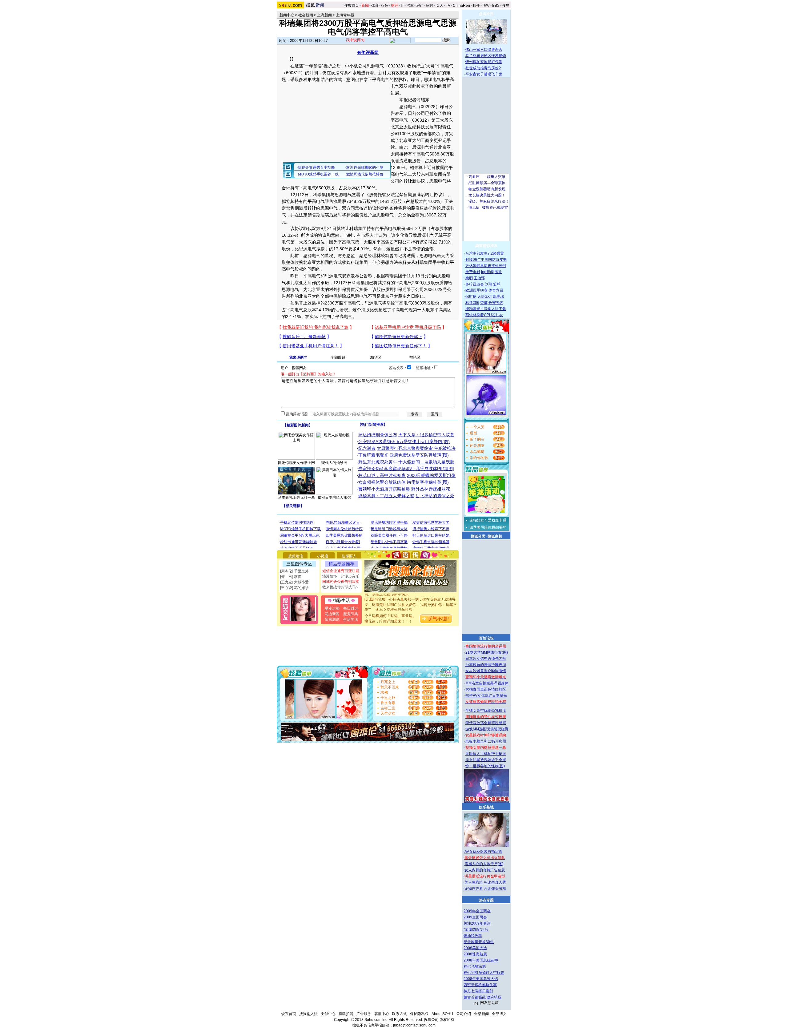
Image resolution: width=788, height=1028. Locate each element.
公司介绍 (463, 1014)
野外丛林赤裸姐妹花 (430, 488)
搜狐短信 (295, 556)
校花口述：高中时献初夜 (382, 475)
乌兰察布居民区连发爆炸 (485, 56)
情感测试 (332, 619)
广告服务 (363, 1014)
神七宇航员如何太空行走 (484, 972)
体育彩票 (495, 290)
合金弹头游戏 (495, 888)
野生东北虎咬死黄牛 (377, 461)
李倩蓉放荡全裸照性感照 (485, 723)
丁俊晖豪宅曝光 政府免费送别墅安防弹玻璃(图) (403, 455)
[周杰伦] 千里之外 (294, 571)
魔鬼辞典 (350, 614)
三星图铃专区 (299, 563)
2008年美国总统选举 (481, 960)
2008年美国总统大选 (481, 979)
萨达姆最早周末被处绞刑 (485, 266)
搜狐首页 (351, 5)
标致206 (472, 302)
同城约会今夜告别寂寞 (340, 581)
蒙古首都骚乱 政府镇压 (482, 997)
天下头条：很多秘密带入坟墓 (426, 434)
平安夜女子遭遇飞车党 (483, 74)
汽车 (410, 5)
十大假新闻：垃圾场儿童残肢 (426, 461)
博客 (486, 5)
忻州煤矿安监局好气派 (483, 62)
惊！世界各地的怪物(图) (485, 766)
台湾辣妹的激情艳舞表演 (485, 665)
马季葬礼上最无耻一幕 (296, 497)
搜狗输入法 (308, 1014)
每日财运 (350, 608)
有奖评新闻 (368, 52)
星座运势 (332, 608)
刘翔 (488, 284)
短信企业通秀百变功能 (340, 571)
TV (448, 5)
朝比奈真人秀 (495, 882)
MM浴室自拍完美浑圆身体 (487, 683)
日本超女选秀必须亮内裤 (485, 658)
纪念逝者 (367, 448)
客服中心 (381, 1014)
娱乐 (384, 5)
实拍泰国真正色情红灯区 (485, 689)
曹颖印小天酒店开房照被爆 (384, 488)
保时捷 (470, 296)
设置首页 (288, 1014)
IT (402, 5)
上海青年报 (345, 15)
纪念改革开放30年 (479, 942)
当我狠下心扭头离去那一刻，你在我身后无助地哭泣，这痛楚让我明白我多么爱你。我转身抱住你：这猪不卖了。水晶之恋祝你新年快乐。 (410, 597)
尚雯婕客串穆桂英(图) (428, 482)
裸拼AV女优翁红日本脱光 (486, 695)
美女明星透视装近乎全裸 (485, 760)
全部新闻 (481, 1014)
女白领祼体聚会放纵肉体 (382, 482)
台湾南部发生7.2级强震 (484, 253)
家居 (429, 5)
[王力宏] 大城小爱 (294, 582)
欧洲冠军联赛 (476, 290)
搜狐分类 (478, 536)
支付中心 (328, 1014)
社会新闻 (305, 15)
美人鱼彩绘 (473, 882)
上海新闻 (324, 15)
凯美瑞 (498, 296)
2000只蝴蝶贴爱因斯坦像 (431, 475)
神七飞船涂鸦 (475, 966)
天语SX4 (484, 296)
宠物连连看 (473, 888)
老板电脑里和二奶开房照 (485, 741)
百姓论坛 (486, 638)
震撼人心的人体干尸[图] (483, 864)
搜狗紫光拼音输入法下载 (485, 309)
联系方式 (399, 1014)
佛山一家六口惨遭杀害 (483, 49)
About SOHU (442, 1014)
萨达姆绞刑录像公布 (377, 434)
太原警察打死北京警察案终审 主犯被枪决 (416, 448)
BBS (496, 5)
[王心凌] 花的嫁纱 (294, 588)
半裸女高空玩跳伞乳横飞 (485, 710)
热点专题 (486, 900)
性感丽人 (349, 556)
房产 (420, 5)
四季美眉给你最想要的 (487, 527)
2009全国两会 (475, 917)
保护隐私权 (419, 1014)
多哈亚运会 (474, 284)
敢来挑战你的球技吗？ (340, 587)
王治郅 (479, 278)
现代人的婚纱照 (334, 463)
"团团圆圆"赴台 (476, 929)
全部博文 (499, 1014)
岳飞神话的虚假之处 (435, 495)
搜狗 (506, 5)
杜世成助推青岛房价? (483, 68)
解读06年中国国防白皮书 (486, 259)
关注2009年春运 (477, 923)
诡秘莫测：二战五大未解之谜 (386, 495)
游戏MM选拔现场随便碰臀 (487, 729)
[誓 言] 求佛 (290, 576)
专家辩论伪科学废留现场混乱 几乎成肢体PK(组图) (406, 468)
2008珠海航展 (475, 954)
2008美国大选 (475, 948)
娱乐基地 (486, 807)
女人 (439, 5)
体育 (375, 5)
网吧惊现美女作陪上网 (296, 463)
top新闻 (487, 272)
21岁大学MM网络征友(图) (486, 652)
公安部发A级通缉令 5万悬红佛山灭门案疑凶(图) (404, 441)
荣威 (484, 302)
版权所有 (447, 1020)
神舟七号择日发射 (478, 991)
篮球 (497, 284)
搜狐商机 (495, 536)
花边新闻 (332, 614)
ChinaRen (461, 5)
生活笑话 (350, 619)
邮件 (476, 5)
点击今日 (486, 14)
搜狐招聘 (346, 1014)
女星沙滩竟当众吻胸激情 (485, 671)
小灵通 (322, 556)
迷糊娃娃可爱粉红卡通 (487, 520)
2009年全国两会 (477, 911)
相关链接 (293, 506)
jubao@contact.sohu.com (414, 1025)
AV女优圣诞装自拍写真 (483, 851)
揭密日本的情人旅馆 (334, 497)
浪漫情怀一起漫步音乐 (340, 576)
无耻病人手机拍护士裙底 (485, 754)
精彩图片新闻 (298, 425)
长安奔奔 (495, 302)
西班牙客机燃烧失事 (480, 985)
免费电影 (472, 272)
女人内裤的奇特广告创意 (484, 870)
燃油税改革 (473, 935)
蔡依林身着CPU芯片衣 (484, 315)
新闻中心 (286, 15)
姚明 (469, 278)
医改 (498, 272)
